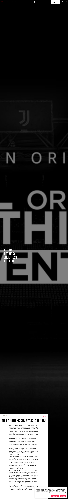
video (15, 1)
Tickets (7, 1)
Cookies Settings (55, 496)
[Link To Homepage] (34, 1)
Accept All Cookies (63, 496)
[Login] (66, 2)
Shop (9, 1)
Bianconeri (12, 1)
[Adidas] (54, 2)
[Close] (66, 488)
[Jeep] (58, 2)
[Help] (64, 2)
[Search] (62, 2)
